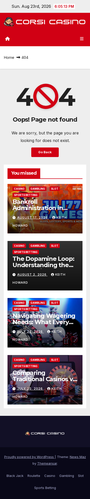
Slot (54, 188)
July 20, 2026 (30, 388)
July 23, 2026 (30, 331)
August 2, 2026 (32, 274)
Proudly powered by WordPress (29, 457)
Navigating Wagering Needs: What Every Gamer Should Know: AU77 (43, 325)
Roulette (34, 476)
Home (9, 57)
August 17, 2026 (33, 217)
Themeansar (47, 463)
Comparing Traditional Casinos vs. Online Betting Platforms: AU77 (44, 382)
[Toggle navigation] (82, 38)
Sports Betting (26, 194)
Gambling (37, 188)
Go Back (45, 152)
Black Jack (15, 476)
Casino (19, 188)
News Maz (78, 457)
